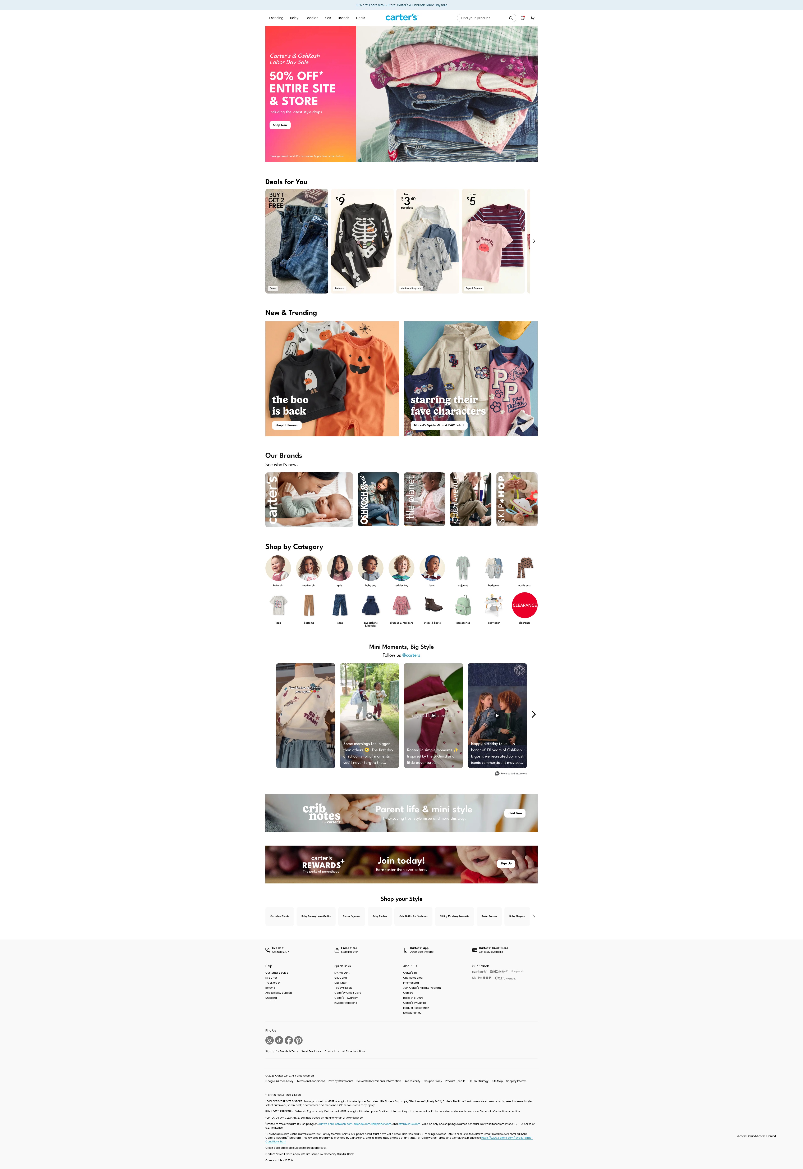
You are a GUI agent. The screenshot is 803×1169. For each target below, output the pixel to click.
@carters (411, 655)
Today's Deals (343, 988)
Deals (360, 17)
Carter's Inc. (410, 972)
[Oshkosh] (499, 971)
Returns (270, 988)
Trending (276, 17)
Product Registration (416, 1008)
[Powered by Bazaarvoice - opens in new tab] (511, 774)
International (411, 982)
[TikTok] (279, 1040)
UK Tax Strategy (478, 1081)
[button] (534, 241)
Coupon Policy (433, 1081)
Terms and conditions (311, 1081)
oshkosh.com (344, 1124)
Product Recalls (455, 1081)
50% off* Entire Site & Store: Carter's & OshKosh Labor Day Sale (401, 5)
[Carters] (479, 971)
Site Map (497, 1081)
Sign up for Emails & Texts (281, 1051)
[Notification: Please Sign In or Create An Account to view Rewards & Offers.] (523, 18)
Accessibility (412, 1081)
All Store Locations (354, 1051)
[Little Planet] (517, 971)
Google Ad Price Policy (279, 1081)
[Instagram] (269, 1040)
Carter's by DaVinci (415, 1003)
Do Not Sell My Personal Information (379, 1081)
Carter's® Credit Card (347, 993)
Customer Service (276, 972)
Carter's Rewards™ (346, 998)
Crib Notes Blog (413, 977)
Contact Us (332, 1051)
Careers (408, 993)
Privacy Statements (341, 1081)
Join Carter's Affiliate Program (422, 988)
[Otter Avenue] (505, 978)
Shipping (271, 998)
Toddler (311, 17)
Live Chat (271, 977)
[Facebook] (289, 1040)
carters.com (326, 1124)
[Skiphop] (481, 978)
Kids (328, 17)
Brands (343, 17)
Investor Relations (345, 1003)
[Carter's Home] (401, 17)
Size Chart (340, 982)
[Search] (511, 18)
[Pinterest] (298, 1040)
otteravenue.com (409, 1124)
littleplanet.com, (381, 1124)
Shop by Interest (516, 1081)
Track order (272, 982)
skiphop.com (362, 1124)
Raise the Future (413, 998)
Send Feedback (311, 1051)
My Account (341, 972)
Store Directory (412, 1013)
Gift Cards (341, 977)
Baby (294, 17)
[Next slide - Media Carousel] (533, 714)
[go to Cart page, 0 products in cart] (533, 18)
